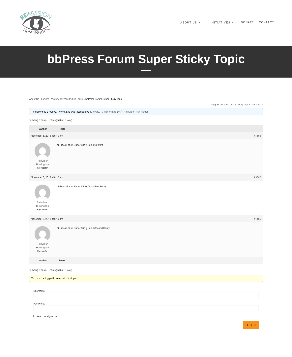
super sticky (250, 104)
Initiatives (220, 22)
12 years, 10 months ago (103, 111)
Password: (39, 303)
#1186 (257, 135)
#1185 (257, 218)
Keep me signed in (47, 316)
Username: (39, 290)
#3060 (257, 177)
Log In (251, 325)
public (233, 104)
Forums (45, 98)
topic (260, 104)
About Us (188, 22)
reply (240, 104)
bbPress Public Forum (71, 98)
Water (54, 98)
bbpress (224, 104)
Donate (247, 22)
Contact (266, 22)
